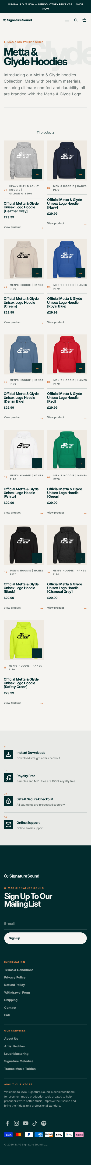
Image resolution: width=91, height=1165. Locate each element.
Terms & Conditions (18, 970)
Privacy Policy (15, 977)
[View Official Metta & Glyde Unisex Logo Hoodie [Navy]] (67, 183)
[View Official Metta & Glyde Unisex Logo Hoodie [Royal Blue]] (67, 282)
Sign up (14, 938)
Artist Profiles (14, 1046)
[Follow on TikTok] (35, 1123)
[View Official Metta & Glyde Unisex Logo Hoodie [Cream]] (24, 282)
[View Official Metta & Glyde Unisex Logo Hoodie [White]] (24, 473)
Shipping (11, 1000)
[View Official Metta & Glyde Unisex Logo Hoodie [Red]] (67, 377)
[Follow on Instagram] (16, 1123)
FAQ (7, 1015)
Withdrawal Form (17, 992)
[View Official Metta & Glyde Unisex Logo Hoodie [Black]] (24, 568)
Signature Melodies (18, 1061)
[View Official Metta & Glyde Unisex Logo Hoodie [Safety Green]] (24, 663)
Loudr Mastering (16, 1053)
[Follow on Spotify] (44, 1123)
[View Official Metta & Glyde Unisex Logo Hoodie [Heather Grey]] (24, 185)
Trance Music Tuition (20, 1069)
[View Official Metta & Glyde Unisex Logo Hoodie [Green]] (67, 473)
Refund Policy (14, 985)
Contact (10, 1007)
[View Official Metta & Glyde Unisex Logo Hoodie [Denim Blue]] (24, 377)
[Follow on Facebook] (7, 1123)
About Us (11, 1038)
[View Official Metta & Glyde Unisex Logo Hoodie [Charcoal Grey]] (67, 568)
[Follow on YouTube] (25, 1123)
